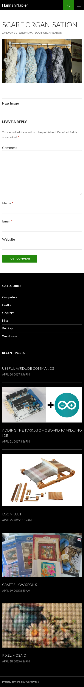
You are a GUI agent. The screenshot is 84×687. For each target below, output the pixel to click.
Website (8, 239)
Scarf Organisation (48, 32)
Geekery (8, 313)
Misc (5, 320)
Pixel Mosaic (14, 655)
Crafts (6, 305)
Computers (9, 297)
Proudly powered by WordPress (20, 681)
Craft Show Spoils (19, 584)
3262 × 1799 (26, 32)
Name (7, 203)
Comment (9, 148)
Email (7, 221)
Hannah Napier (15, 5)
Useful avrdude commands (28, 368)
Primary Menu (79, 5)
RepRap (7, 328)
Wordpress (9, 336)
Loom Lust (12, 514)
